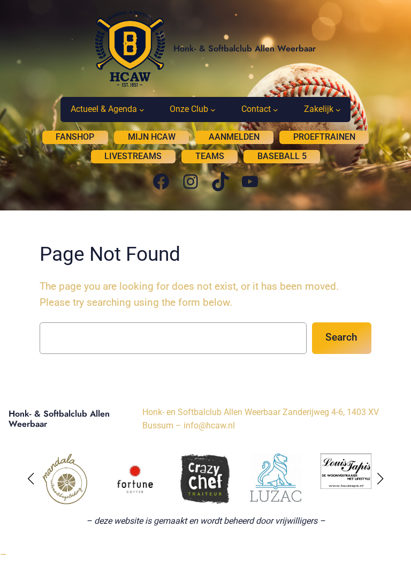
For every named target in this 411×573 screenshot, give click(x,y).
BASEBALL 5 (282, 156)
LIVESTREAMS (133, 156)
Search (341, 337)
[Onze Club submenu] (213, 109)
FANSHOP (75, 137)
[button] (31, 479)
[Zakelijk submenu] (338, 109)
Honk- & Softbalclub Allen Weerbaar (244, 48)
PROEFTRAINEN (324, 137)
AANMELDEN (234, 137)
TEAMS (209, 156)
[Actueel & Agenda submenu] (141, 109)
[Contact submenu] (275, 109)
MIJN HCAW (152, 137)
